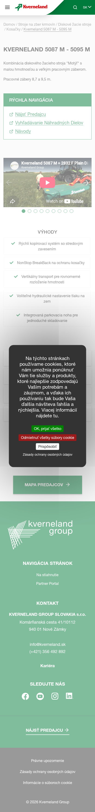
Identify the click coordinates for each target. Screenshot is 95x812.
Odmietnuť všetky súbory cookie (47, 437)
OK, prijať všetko (47, 428)
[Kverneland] (31, 7)
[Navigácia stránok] (7, 7)
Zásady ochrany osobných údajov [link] (47, 454)
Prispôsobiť (47, 446)
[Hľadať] (72, 24)
